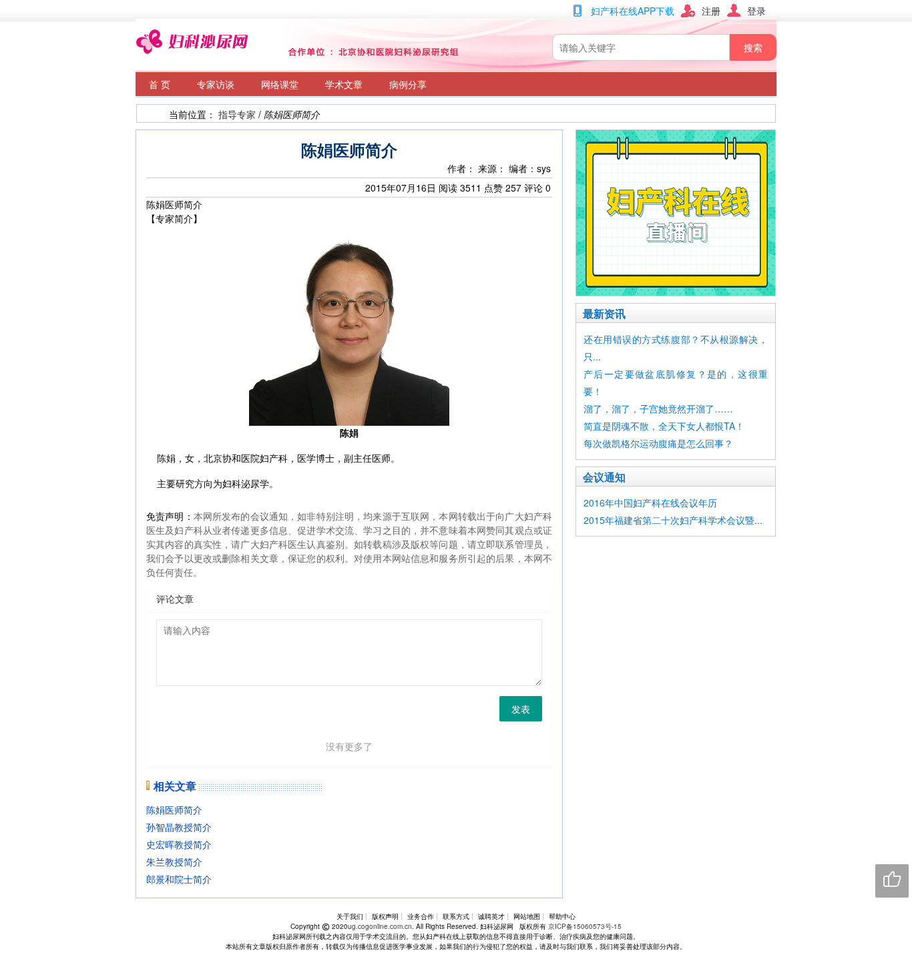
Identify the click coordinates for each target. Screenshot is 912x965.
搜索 (753, 47)
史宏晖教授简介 (179, 844)
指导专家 (237, 114)
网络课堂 (279, 84)
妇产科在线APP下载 (632, 10)
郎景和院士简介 (179, 879)
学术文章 (344, 84)
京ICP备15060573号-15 (585, 926)
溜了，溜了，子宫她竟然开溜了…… (658, 408)
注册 (711, 10)
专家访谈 (215, 84)
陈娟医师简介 (174, 809)
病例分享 (408, 84)
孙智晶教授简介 (179, 827)
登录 (756, 10)
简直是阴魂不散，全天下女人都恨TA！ (664, 425)
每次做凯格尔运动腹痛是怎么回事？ (658, 443)
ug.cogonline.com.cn (380, 926)
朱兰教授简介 (174, 861)
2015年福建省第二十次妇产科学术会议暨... (673, 520)
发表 (520, 708)
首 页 (159, 84)
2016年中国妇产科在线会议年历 (650, 502)
